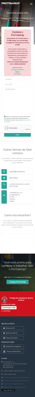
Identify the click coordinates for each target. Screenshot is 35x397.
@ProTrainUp (14, 178)
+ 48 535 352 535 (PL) (17, 184)
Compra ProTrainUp (17, 282)
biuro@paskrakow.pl (17, 70)
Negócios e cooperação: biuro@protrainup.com (17, 377)
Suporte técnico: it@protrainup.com (14, 384)
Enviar (17, 135)
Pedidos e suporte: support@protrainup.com (16, 380)
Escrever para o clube (9, 307)
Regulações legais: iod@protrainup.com (15, 387)
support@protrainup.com (17, 171)
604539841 (17, 74)
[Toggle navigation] (31, 4)
